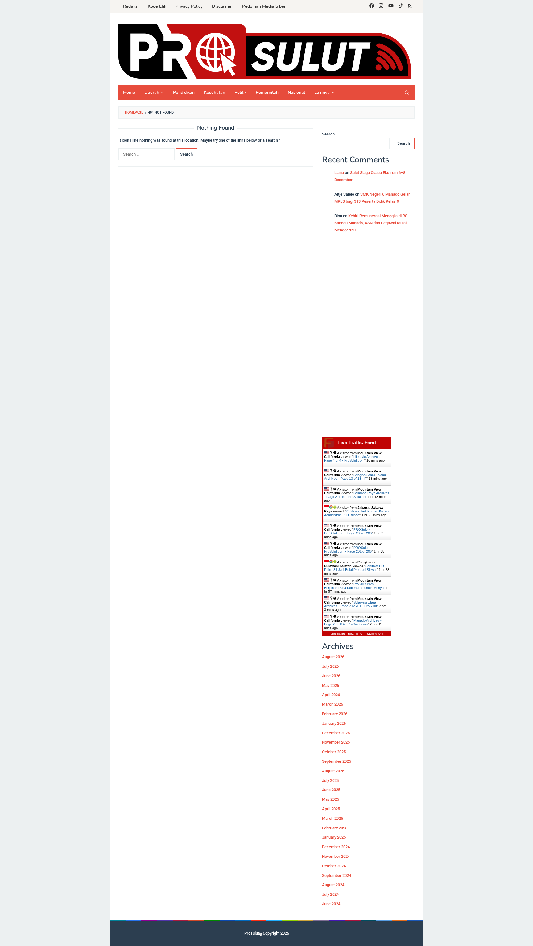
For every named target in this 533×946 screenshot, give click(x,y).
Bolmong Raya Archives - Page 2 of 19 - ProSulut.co (356, 495)
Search (328, 134)
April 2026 (331, 695)
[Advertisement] (368, 338)
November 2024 (336, 856)
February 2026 (334, 714)
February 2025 (334, 828)
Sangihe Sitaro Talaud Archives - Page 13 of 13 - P (355, 476)
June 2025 (331, 790)
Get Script (338, 633)
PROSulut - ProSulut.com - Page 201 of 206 (348, 549)
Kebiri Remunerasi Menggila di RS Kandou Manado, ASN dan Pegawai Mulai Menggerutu (370, 223)
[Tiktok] (400, 6)
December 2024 (336, 846)
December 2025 (336, 733)
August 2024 (333, 885)
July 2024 (330, 894)
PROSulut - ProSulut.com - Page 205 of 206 (348, 531)
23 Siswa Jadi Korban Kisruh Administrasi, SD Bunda (356, 513)
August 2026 (333, 657)
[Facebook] (371, 6)
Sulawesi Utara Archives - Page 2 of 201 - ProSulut (350, 604)
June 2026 (331, 676)
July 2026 (330, 666)
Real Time (355, 633)
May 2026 (330, 685)
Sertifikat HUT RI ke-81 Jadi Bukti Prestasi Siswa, (355, 567)
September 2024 (336, 875)
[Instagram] (381, 6)
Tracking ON (374, 633)
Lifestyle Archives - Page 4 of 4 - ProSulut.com (353, 458)
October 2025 (334, 751)
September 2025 (336, 761)
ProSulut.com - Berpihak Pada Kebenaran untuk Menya (354, 586)
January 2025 (334, 837)
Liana (339, 172)
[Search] (407, 92)
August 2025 (333, 771)
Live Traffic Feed (356, 442)
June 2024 (331, 904)
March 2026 (332, 704)
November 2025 (336, 742)
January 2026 (334, 723)
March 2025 (332, 818)
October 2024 (334, 866)
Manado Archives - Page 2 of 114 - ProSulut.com (353, 622)
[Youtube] (391, 6)
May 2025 (330, 799)
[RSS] (410, 6)
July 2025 (330, 780)
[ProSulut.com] (264, 51)
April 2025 (331, 809)
